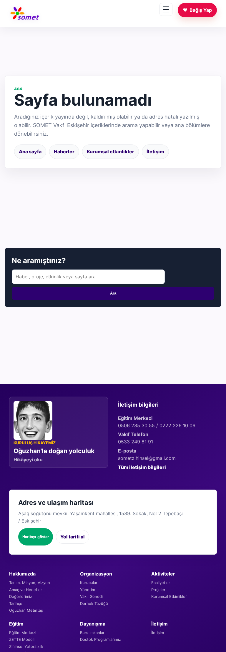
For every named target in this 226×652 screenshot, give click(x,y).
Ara (113, 293)
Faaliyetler (160, 582)
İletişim (155, 151)
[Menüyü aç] (165, 9)
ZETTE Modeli (21, 639)
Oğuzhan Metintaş (26, 610)
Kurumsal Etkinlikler (169, 596)
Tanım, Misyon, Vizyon (29, 582)
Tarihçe (15, 603)
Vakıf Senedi (91, 596)
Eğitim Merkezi (22, 632)
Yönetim (87, 589)
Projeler (158, 589)
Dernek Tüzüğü (94, 603)
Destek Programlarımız (100, 639)
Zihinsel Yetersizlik (26, 646)
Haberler (64, 151)
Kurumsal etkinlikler (110, 151)
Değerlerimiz (20, 596)
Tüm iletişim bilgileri (142, 467)
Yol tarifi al (72, 537)
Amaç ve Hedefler (25, 589)
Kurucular (88, 582)
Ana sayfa (30, 151)
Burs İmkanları (92, 632)
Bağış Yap (197, 10)
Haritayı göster (35, 537)
